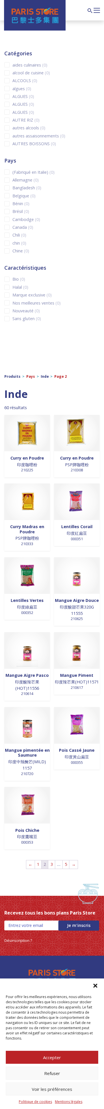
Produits (12, 376)
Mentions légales (68, 1101)
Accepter (52, 1057)
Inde (45, 376)
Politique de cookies (35, 1101)
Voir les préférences (52, 1089)
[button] (95, 986)
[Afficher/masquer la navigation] (97, 9)
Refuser (52, 1073)
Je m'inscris (78, 925)
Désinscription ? (18, 940)
